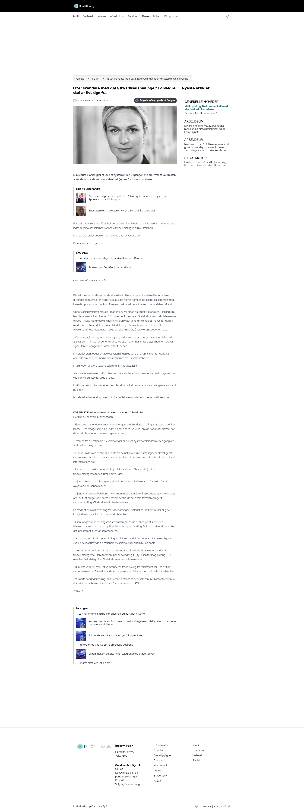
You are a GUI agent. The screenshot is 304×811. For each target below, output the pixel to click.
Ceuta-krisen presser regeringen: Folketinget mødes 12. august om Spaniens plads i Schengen (127, 198)
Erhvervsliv (160, 775)
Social (196, 760)
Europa (158, 760)
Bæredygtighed (151, 16)
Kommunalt (161, 765)
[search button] (228, 16)
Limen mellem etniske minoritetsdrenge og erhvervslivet (121, 653)
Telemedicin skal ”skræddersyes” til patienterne (116, 635)
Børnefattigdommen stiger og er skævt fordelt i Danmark (112, 258)
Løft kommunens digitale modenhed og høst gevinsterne (112, 613)
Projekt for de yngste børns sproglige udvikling (106, 644)
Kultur (157, 780)
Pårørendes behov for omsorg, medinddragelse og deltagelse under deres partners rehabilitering (132, 623)
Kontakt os (121, 780)
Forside (80, 78)
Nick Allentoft (84, 100)
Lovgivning (199, 750)
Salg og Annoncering (127, 784)
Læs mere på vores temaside (89, 280)
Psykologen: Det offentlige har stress (110, 267)
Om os (119, 768)
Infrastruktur (117, 16)
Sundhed (133, 16)
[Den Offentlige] (152, 6)
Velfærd (88, 16)
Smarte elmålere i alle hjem (94, 662)
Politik (76, 16)
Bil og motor (171, 16)
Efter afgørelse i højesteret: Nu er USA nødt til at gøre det (122, 210)
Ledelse (101, 16)
